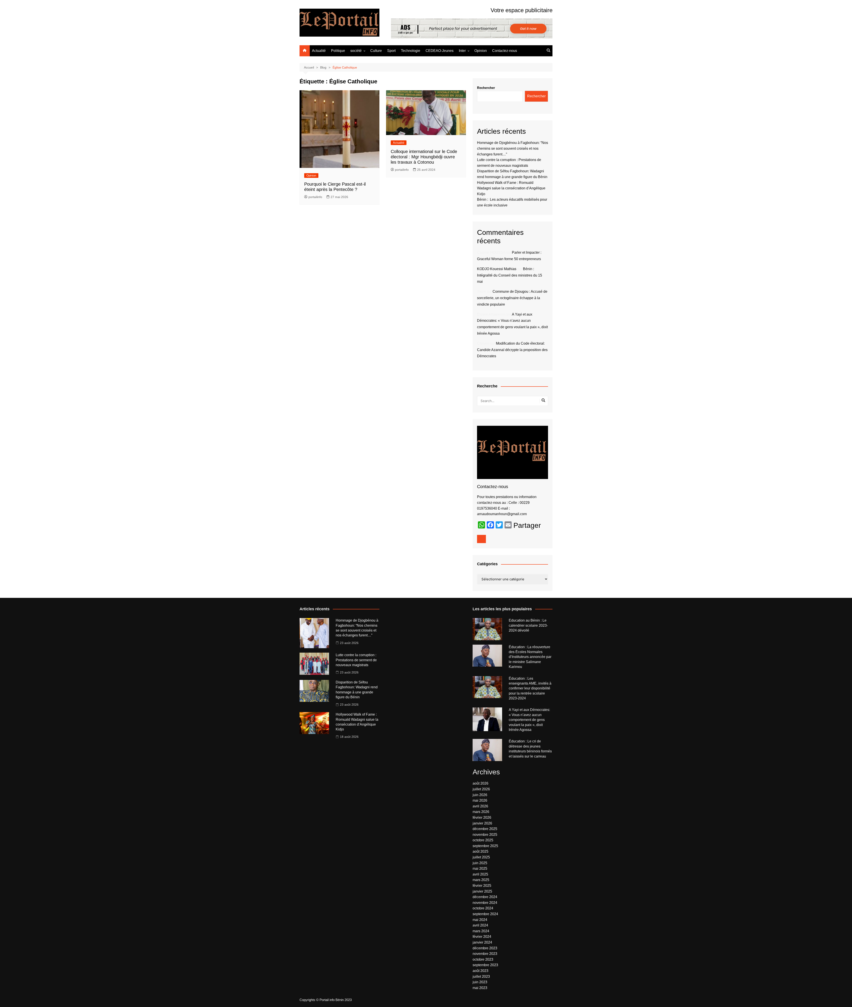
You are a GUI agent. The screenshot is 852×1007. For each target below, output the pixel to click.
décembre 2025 (485, 829)
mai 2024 (480, 920)
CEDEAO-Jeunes (440, 51)
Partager (527, 525)
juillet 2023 (481, 976)
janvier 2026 (482, 823)
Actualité (319, 51)
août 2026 (480, 783)
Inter (462, 51)
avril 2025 (480, 874)
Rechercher (486, 88)
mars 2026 (481, 812)
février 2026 (482, 817)
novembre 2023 (485, 954)
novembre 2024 (485, 903)
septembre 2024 (485, 914)
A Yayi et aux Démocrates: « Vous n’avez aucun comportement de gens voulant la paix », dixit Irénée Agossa (529, 720)
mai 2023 (480, 988)
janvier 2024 (482, 942)
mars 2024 (481, 931)
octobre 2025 (483, 840)
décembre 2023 (485, 948)
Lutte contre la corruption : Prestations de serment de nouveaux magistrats (356, 660)
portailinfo (315, 197)
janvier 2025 (482, 891)
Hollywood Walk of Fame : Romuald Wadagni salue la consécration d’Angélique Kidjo (511, 188)
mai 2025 (480, 868)
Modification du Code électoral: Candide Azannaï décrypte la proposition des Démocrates (512, 350)
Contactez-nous (504, 51)
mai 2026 (480, 800)
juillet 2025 (481, 857)
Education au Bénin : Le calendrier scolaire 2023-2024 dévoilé (528, 625)
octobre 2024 (483, 908)
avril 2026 (480, 806)
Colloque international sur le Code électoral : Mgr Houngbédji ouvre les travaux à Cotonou (424, 157)
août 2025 (480, 851)
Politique (338, 51)
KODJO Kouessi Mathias (496, 269)
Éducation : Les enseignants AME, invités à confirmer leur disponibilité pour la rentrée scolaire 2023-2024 (530, 688)
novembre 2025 (485, 834)
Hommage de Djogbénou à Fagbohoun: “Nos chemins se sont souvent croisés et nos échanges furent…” (512, 148)
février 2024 (482, 936)
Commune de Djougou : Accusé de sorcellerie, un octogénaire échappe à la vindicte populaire (512, 298)
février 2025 (482, 885)
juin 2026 (480, 795)
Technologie (410, 51)
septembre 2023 (485, 965)
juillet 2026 (481, 789)
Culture (376, 51)
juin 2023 (480, 982)
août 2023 (480, 971)
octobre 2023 (483, 959)
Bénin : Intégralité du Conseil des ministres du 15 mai (509, 275)
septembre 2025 (485, 846)
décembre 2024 (485, 897)
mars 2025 (481, 880)
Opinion (480, 51)
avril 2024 (480, 925)
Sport (391, 51)
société (356, 51)
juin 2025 (480, 863)
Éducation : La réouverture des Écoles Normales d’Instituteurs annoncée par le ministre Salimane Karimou (530, 657)
